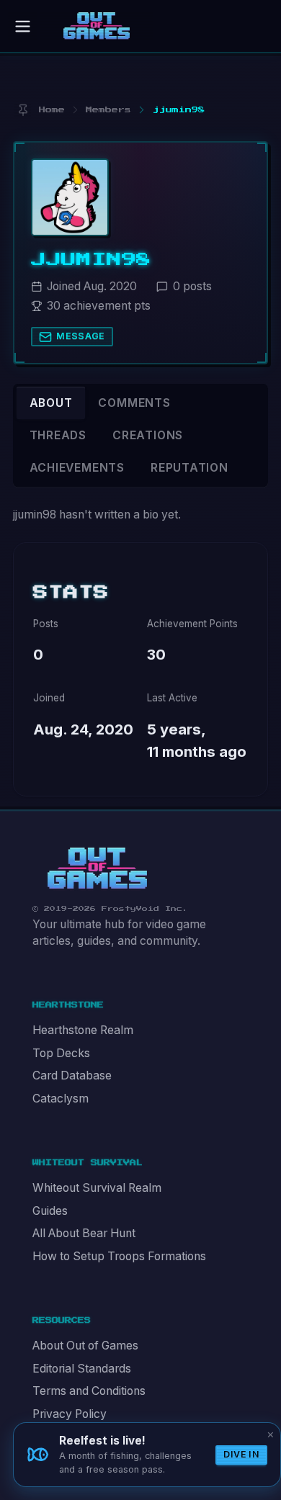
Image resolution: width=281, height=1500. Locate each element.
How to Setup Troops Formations (119, 1256)
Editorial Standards (81, 1368)
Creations (147, 435)
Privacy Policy (69, 1414)
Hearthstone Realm (82, 1030)
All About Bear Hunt (83, 1233)
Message (80, 336)
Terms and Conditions (89, 1391)
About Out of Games (85, 1345)
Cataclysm (60, 1098)
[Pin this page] (22, 110)
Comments (134, 403)
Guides (50, 1211)
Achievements (77, 468)
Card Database (72, 1075)
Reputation (189, 468)
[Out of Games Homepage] (97, 868)
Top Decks (61, 1053)
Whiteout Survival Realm (96, 1188)
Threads (58, 435)
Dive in (241, 1454)
